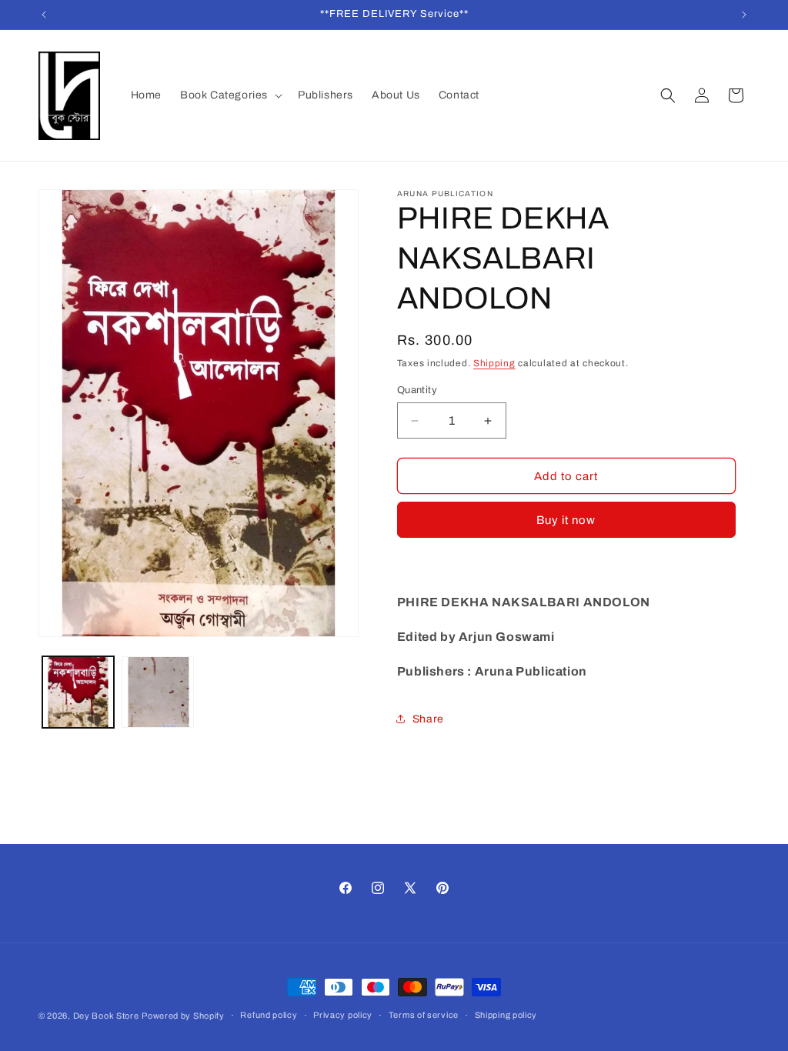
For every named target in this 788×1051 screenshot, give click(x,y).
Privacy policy (342, 1014)
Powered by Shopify (183, 1015)
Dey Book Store (106, 1015)
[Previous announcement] (44, 14)
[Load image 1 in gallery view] (78, 692)
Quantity (417, 390)
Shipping (494, 363)
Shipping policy (506, 1014)
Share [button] (428, 719)
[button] (230, 95)
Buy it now (566, 520)
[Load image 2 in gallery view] (157, 692)
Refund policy (268, 1014)
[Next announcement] (744, 14)
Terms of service (424, 1014)
